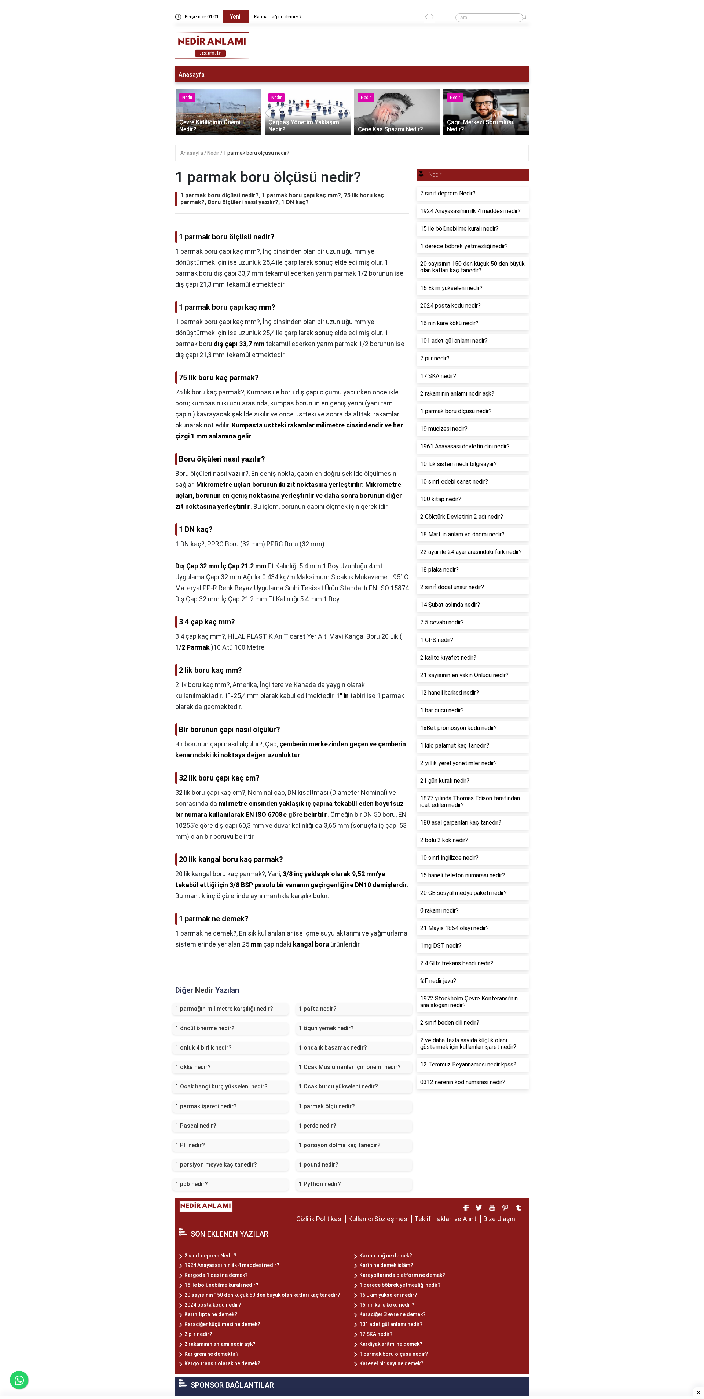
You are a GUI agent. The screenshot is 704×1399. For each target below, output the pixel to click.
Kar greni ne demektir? (211, 1354)
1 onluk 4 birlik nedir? (203, 1047)
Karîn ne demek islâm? (386, 1265)
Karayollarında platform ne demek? (402, 1275)
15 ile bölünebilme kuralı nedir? (221, 1285)
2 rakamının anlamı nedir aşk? (220, 1344)
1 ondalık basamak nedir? (333, 1047)
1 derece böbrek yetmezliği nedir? (400, 1285)
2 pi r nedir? (198, 1334)
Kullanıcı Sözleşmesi (378, 1219)
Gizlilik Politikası (319, 1219)
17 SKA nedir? (376, 1334)
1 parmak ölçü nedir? (327, 1106)
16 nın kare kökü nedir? (386, 1305)
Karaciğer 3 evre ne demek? (392, 1314)
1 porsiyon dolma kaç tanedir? (340, 1145)
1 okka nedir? (193, 1067)
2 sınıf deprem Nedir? (210, 1256)
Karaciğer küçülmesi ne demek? (222, 1324)
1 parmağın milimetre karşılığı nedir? (224, 1008)
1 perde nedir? (317, 1125)
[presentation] (426, 18)
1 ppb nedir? (191, 1183)
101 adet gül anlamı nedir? (391, 1324)
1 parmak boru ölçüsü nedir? (256, 153)
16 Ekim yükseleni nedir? (388, 1295)
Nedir (213, 153)
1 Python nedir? (320, 1183)
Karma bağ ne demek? (278, 16)
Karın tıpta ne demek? (210, 1314)
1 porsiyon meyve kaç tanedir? (216, 1164)
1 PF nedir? (190, 1145)
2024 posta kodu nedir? (212, 1305)
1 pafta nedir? (318, 1008)
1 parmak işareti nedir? (206, 1106)
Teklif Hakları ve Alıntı (446, 1219)
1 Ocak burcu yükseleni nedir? (338, 1086)
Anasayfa (192, 74)
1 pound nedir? (318, 1164)
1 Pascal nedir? (195, 1125)
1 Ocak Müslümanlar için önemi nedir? (350, 1067)
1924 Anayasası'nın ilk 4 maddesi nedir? (231, 1265)
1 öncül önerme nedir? (205, 1028)
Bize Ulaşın (499, 1219)
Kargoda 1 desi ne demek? (216, 1275)
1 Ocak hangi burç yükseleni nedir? (221, 1086)
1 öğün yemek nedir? (326, 1028)
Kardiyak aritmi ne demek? (390, 1344)
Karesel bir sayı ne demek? (391, 1363)
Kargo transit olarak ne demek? (222, 1363)
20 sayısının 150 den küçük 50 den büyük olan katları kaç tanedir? (262, 1295)
